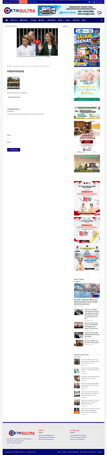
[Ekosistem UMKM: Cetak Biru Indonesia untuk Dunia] (78, 343)
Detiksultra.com (32, 452)
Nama (9, 135)
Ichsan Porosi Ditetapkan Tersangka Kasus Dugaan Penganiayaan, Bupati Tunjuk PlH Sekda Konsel (90, 410)
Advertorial (51, 20)
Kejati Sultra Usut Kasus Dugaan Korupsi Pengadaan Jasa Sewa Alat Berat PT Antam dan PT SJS (90, 393)
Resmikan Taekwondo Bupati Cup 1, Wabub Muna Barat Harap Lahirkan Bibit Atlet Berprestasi (86, 302)
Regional (24, 20)
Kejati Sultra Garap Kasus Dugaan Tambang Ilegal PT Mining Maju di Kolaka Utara (90, 385)
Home (10, 66)
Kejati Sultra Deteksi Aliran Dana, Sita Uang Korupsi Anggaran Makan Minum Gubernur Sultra (90, 361)
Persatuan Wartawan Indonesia (78, 437)
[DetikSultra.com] (19, 10)
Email (9, 142)
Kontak (59, 452)
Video (42, 20)
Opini (60, 20)
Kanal (68, 20)
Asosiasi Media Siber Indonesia (78, 435)
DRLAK (84, 20)
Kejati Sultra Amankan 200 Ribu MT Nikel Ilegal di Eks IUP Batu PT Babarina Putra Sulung (90, 402)
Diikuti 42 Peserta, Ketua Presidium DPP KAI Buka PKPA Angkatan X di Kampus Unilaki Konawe (52, 2)
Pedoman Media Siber (73, 452)
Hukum (34, 20)
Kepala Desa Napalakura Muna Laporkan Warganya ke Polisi (28, 66)
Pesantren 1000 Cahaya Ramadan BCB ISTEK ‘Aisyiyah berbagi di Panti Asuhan (90, 369)
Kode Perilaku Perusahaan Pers (88, 452)
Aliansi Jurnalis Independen (77, 439)
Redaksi (64, 452)
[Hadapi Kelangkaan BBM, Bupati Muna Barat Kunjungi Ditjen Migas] (78, 335)
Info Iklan (76, 20)
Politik (14, 20)
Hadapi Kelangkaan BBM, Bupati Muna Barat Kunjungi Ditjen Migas (92, 334)
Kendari (11, 441)
